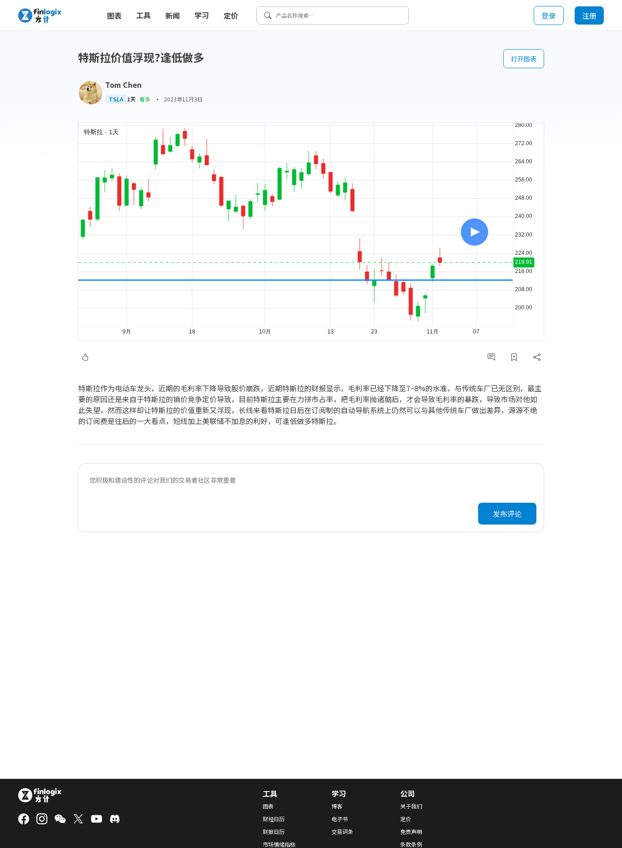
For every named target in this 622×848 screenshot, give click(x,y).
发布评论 (507, 513)
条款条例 (411, 844)
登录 (548, 15)
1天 (131, 99)
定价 (231, 15)
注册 (589, 15)
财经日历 (274, 819)
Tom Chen (123, 84)
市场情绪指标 (279, 844)
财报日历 (274, 831)
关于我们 (411, 806)
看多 (144, 99)
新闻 (172, 15)
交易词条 (342, 831)
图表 (114, 15)
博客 (336, 806)
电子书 (339, 819)
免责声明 (411, 831)
